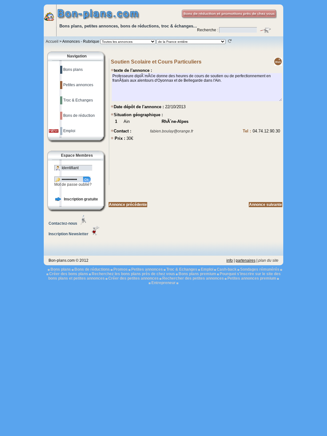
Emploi (207, 269)
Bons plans (60, 269)
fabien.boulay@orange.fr (171, 131)
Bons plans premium (197, 274)
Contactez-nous (63, 223)
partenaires (245, 260)
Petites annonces (147, 269)
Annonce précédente (128, 204)
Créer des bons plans (68, 274)
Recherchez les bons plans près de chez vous (133, 274)
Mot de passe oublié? (73, 184)
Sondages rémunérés (259, 269)
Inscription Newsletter (68, 234)
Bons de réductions (92, 269)
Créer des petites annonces (133, 278)
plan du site (268, 260)
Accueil (52, 41)
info (229, 260)
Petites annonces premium (251, 278)
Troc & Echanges (181, 269)
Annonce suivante (265, 204)
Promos (120, 269)
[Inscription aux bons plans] (58, 200)
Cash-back (227, 269)
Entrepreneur (163, 283)
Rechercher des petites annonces (193, 278)
